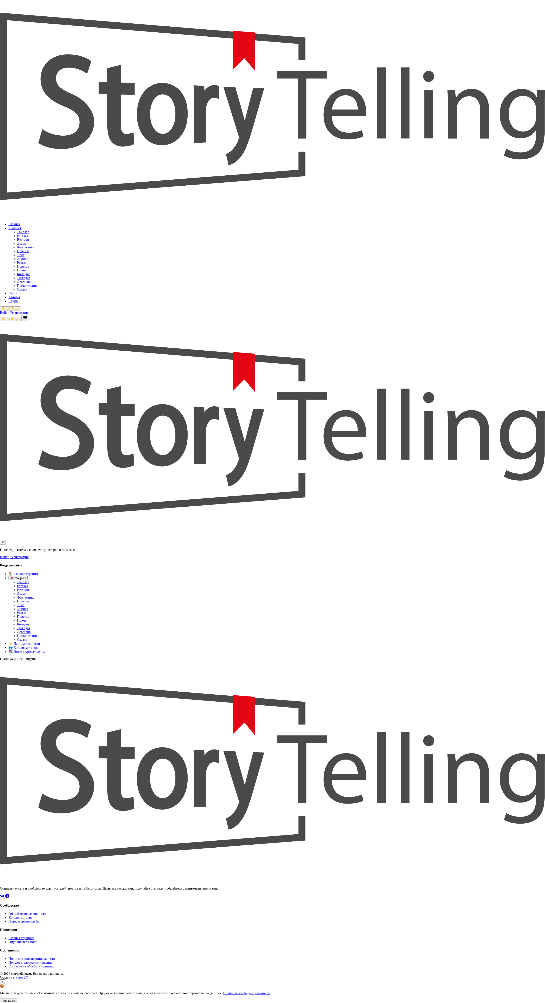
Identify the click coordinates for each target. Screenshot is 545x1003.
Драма (21, 243)
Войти (4, 312)
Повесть (23, 266)
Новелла (23, 251)
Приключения (27, 285)
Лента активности (24, 643)
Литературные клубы (27, 651)
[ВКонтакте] (2, 897)
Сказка (22, 289)
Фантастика (25, 247)
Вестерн (23, 239)
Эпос (20, 255)
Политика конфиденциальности (32, 958)
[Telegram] (7, 897)
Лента (13, 293)
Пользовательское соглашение (30, 962)
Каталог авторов (23, 647)
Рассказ (22, 236)
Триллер (23, 232)
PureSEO (22, 977)
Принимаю (8, 1000)
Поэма (21, 270)
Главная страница (24, 574)
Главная (14, 224)
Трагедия (23, 278)
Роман (21, 262)
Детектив (24, 282)
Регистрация (19, 312)
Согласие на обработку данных (31, 966)
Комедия (23, 274)
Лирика (22, 259)
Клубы (13, 301)
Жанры (15, 228)
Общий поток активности (27, 914)
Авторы (14, 297)
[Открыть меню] (25, 318)
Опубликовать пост (23, 942)
